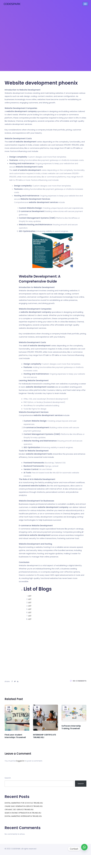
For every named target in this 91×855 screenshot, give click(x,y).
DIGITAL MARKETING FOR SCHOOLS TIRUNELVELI (24, 803)
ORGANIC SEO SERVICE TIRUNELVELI (19, 809)
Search (8, 778)
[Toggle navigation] (85, 4)
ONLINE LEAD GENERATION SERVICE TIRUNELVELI (24, 806)
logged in (20, 761)
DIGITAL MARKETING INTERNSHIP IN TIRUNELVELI (23, 816)
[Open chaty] (84, 849)
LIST (29, 596)
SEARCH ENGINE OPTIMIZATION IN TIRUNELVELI (23, 813)
